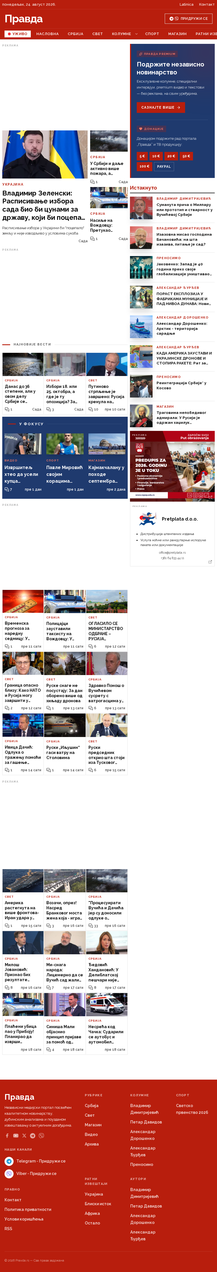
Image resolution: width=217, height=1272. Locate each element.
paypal (164, 167)
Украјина (94, 1194)
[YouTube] (16, 1135)
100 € (144, 166)
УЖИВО (19, 34)
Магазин (177, 34)
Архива (92, 1144)
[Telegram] (32, 1135)
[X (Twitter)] (24, 1135)
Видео (91, 1134)
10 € (156, 156)
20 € (171, 156)
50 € (186, 156)
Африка (92, 1213)
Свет (97, 34)
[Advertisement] (65, 88)
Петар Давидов (146, 1122)
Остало (92, 1223)
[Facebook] (7, 1135)
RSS (8, 1228)
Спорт (152, 34)
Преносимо (141, 1164)
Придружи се (194, 19)
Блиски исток (98, 1204)
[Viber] (41, 1135)
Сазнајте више (157, 107)
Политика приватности (28, 1209)
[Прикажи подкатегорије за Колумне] (136, 34)
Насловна (47, 34)
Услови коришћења (24, 1219)
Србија (75, 34)
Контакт (207, 4)
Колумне (121, 34)
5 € (142, 156)
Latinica (187, 4)
